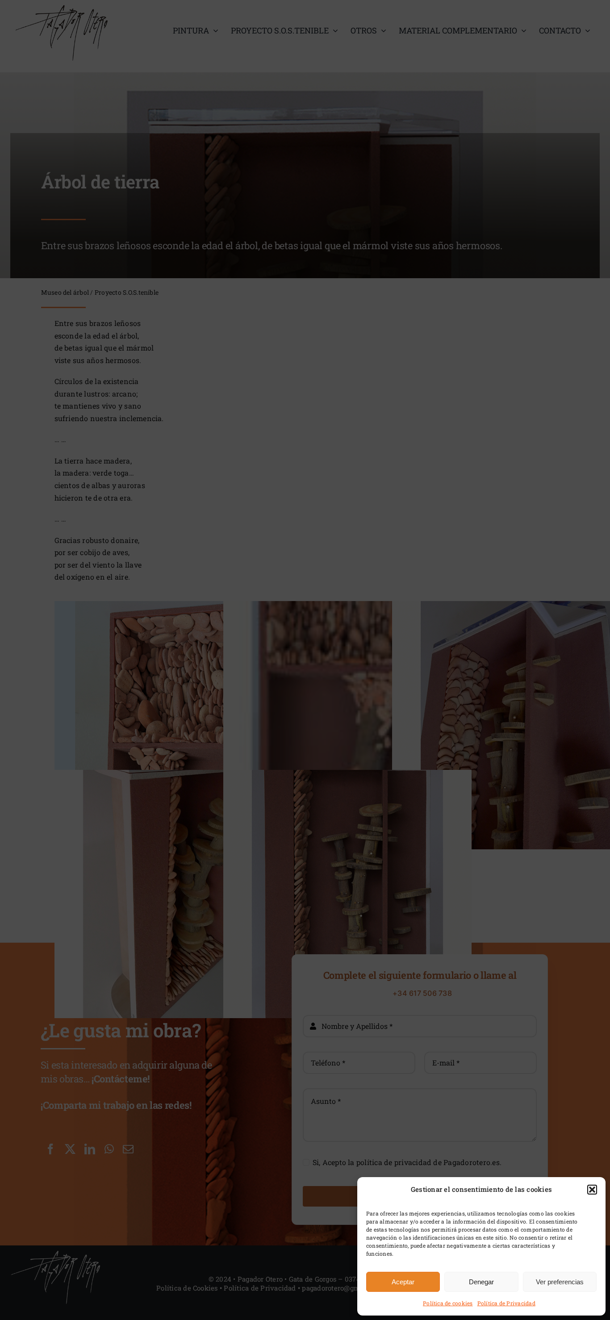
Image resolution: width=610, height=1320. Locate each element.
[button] (592, 1189)
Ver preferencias (560, 1282)
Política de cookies (448, 1303)
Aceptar (403, 1282)
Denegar (481, 1282)
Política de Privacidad (506, 1303)
